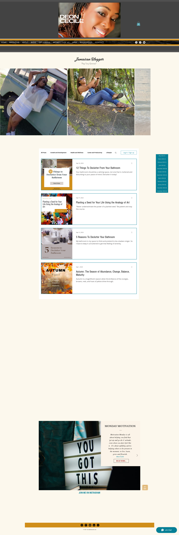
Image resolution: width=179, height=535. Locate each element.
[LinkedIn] (94, 525)
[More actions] (132, 163)
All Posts (43, 152)
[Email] (98, 525)
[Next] (137, 455)
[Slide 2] (89, 486)
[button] (138, 24)
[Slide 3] (92, 486)
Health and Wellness (77, 152)
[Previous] (41, 455)
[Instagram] (136, 42)
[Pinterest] (140, 42)
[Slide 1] (87, 487)
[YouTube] (144, 42)
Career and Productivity (94, 152)
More (107, 152)
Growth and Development (58, 152)
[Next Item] (146, 102)
